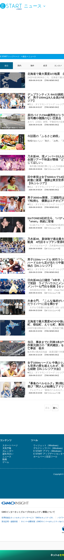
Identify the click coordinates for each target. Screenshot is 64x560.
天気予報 (6, 448)
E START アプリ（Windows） (48, 451)
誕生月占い (7, 453)
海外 (32, 66)
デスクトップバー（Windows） (48, 448)
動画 (4, 459)
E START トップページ (9, 56)
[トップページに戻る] (11, 6)
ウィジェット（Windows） (46, 445)
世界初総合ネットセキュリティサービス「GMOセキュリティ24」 (28, 518)
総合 (24, 56)
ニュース (32, 56)
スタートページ (10, 445)
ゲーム (5, 462)
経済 (45, 66)
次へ (55, 408)
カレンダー (7, 451)
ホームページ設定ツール (45, 456)
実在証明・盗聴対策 (10, 521)
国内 (19, 66)
